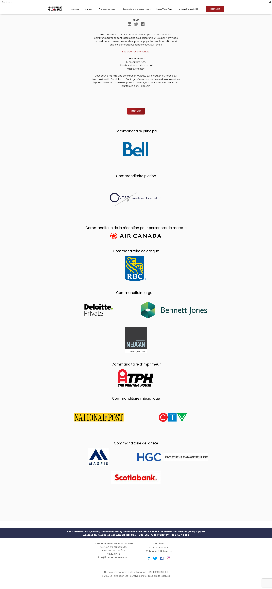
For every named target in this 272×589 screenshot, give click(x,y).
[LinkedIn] (129, 24)
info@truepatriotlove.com (113, 557)
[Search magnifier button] (270, 2)
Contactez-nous (158, 547)
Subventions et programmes (136, 9)
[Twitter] (136, 24)
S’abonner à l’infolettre (159, 551)
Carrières (158, 543)
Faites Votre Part (164, 9)
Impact (88, 9)
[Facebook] (142, 24)
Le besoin (75, 9)
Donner (215, 9)
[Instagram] (168, 557)
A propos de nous (107, 9)
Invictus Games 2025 (188, 9)
